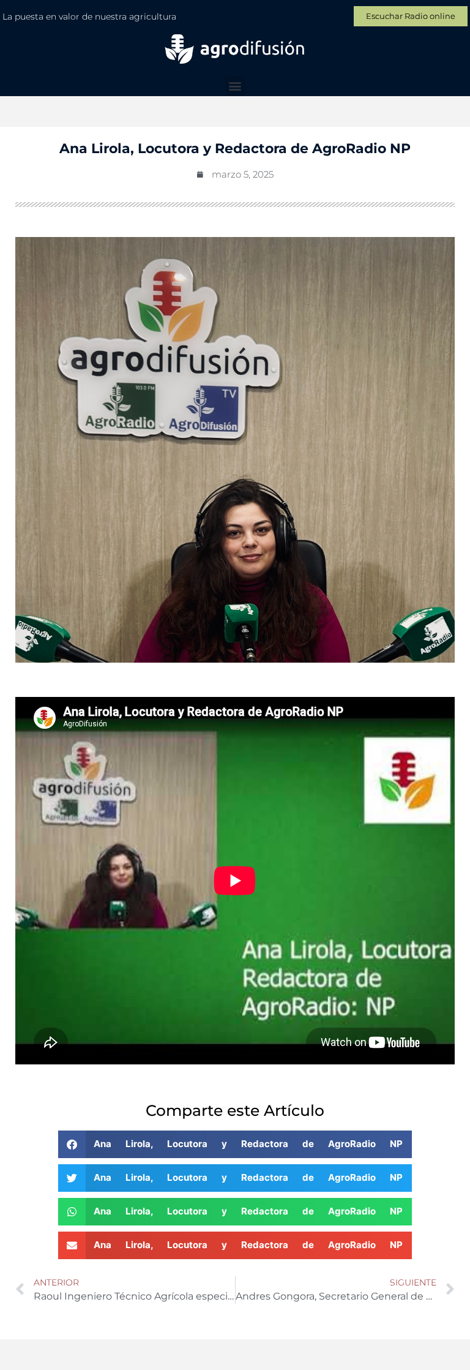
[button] (235, 86)
